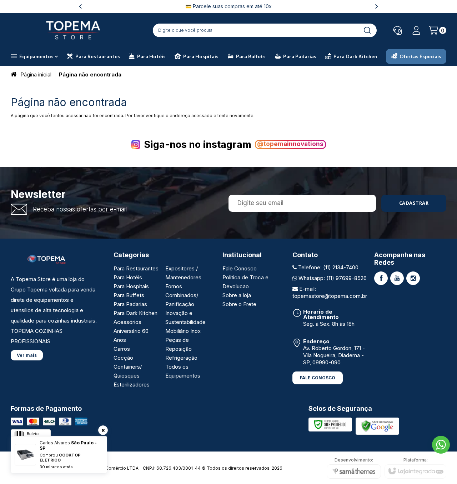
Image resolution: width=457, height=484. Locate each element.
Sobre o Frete (239, 304)
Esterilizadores (132, 384)
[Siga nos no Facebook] (381, 278)
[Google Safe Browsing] (377, 425)
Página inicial (35, 74)
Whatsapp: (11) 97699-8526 (332, 278)
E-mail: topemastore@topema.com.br (329, 292)
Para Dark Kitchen (135, 313)
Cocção (123, 357)
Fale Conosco (239, 268)
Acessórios (127, 322)
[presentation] (80, 6)
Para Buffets (129, 295)
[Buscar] (367, 30)
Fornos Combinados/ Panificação (181, 295)
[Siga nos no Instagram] (413, 278)
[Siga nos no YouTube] (397, 278)
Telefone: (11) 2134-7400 (327, 267)
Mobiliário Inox (183, 331)
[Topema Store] (73, 30)
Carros (122, 348)
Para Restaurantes (136, 268)
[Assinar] (414, 203)
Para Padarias (130, 304)
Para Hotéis (128, 277)
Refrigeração (181, 357)
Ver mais (27, 355)
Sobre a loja (236, 295)
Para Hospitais (131, 286)
